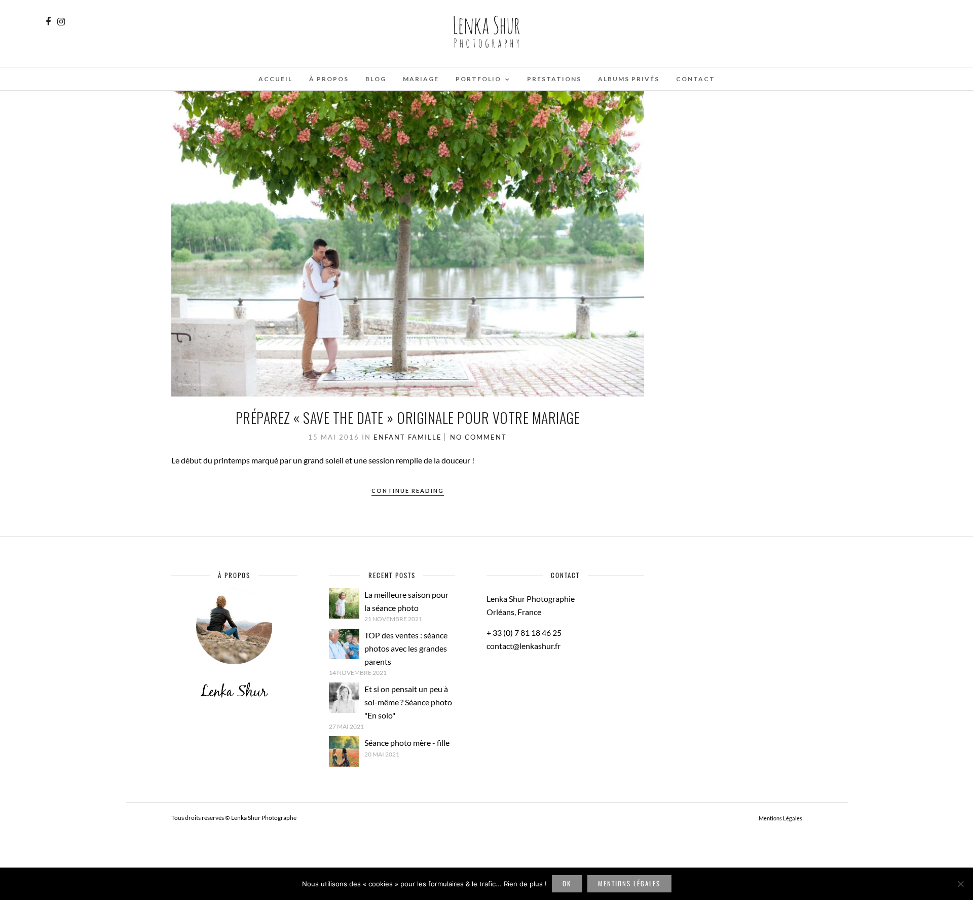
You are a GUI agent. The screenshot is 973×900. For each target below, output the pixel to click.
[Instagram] (61, 21)
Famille (425, 437)
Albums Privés (628, 79)
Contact (695, 79)
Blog (375, 79)
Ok (567, 883)
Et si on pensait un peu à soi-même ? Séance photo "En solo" (408, 701)
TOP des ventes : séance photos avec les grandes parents (405, 648)
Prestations (554, 79)
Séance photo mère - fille (407, 742)
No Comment (478, 437)
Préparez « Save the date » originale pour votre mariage (408, 417)
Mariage (421, 79)
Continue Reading (407, 490)
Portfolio (478, 79)
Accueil (275, 79)
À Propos (329, 79)
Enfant (389, 437)
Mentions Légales (780, 818)
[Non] (960, 884)
